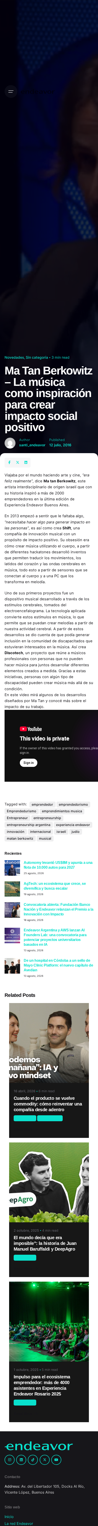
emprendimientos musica (62, 811)
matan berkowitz (20, 838)
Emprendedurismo (21, 811)
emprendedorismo (73, 804)
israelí (61, 832)
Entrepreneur (17, 818)
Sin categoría (37, 357)
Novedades (14, 357)
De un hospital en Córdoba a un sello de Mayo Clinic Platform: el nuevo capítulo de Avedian (58, 965)
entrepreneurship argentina (28, 825)
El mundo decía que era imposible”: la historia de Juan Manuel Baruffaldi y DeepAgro (45, 1243)
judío (76, 832)
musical (45, 838)
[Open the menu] (11, 91)
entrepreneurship (47, 818)
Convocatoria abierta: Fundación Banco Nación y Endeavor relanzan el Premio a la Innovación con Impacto (58, 909)
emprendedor (42, 804)
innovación (15, 832)
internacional (40, 832)
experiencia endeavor (73, 825)
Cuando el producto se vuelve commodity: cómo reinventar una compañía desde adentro (48, 1104)
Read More (23, 1129)
